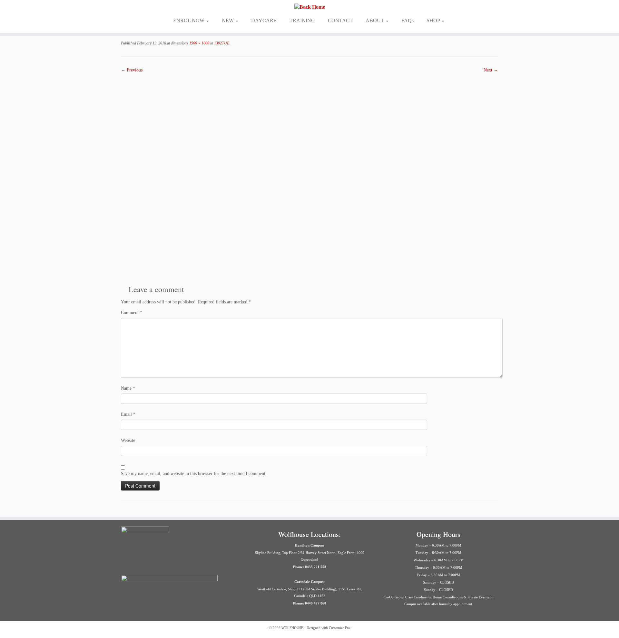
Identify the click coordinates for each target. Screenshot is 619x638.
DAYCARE (264, 20)
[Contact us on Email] (157, 628)
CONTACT (340, 20)
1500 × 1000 (198, 43)
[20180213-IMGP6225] (309, 176)
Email (128, 414)
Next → (491, 70)
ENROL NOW (189, 20)
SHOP (434, 20)
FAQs (407, 20)
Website (128, 440)
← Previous (131, 70)
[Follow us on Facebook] (125, 628)
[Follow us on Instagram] (133, 628)
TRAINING (302, 20)
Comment (131, 312)
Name (128, 388)
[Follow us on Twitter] (141, 628)
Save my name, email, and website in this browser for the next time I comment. (194, 473)
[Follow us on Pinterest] (149, 628)
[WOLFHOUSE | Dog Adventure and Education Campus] (309, 7)
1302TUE (221, 43)
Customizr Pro (339, 628)
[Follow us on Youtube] (173, 628)
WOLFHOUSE (292, 628)
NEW (228, 20)
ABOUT (375, 20)
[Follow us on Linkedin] (165, 628)
